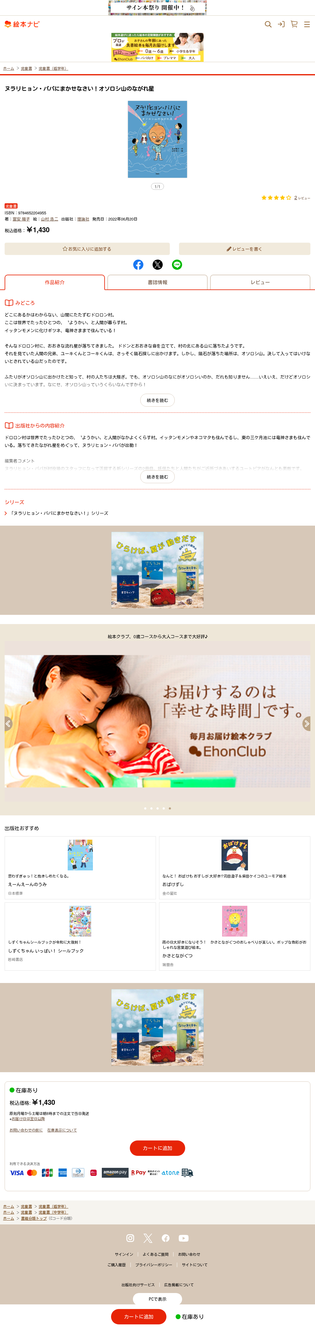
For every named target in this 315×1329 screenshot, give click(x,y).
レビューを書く (247, 249)
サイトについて (195, 1265)
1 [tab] (145, 809)
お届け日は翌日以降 (28, 1118)
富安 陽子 (21, 219)
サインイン (124, 1254)
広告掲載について (179, 1285)
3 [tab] (157, 809)
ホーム (8, 68)
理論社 (83, 219)
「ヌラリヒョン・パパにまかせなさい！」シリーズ (58, 513)
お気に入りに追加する (89, 249)
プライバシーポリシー (153, 1265)
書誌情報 (157, 282)
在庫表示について (62, 1129)
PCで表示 (157, 1299)
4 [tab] (164, 809)
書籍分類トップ (34, 1218)
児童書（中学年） (53, 1212)
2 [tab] (151, 809)
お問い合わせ (189, 1254)
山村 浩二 (49, 219)
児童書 (26, 68)
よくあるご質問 (156, 1254)
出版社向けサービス (138, 1285)
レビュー (260, 282)
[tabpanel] (157, 717)
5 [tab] (170, 809)
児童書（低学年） (53, 68)
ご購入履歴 (116, 1265)
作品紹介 (55, 282)
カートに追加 (157, 1148)
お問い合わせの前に (26, 1129)
